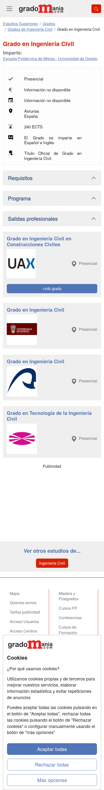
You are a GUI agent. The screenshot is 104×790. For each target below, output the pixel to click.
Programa (19, 198)
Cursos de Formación (68, 629)
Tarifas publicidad (25, 612)
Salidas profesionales (33, 218)
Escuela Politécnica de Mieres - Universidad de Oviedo (50, 58)
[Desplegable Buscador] (96, 8)
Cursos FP (68, 608)
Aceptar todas (52, 748)
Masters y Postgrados (68, 596)
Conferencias (70, 617)
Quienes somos (23, 602)
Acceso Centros (23, 631)
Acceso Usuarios (24, 621)
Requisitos (20, 178)
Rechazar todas (52, 764)
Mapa (14, 593)
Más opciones (52, 779)
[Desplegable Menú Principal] (9, 8)
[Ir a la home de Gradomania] (41, 8)
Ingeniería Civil (52, 563)
